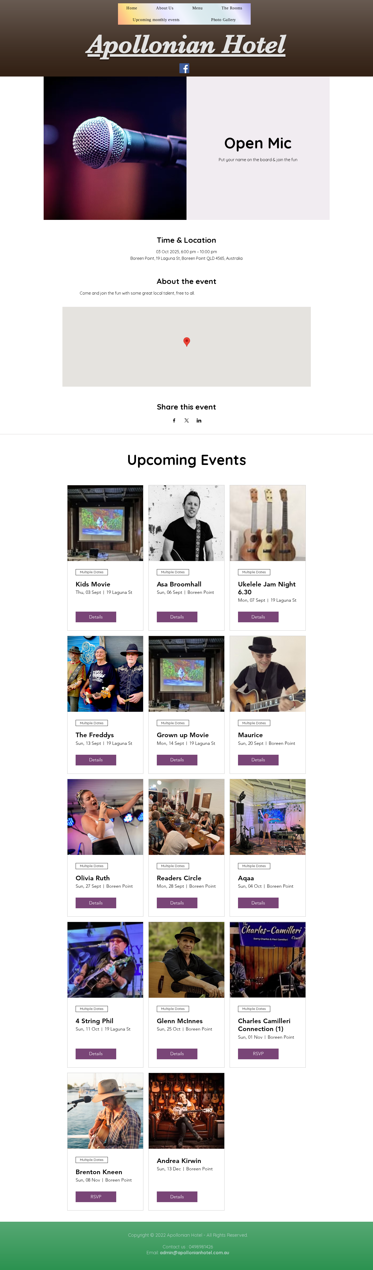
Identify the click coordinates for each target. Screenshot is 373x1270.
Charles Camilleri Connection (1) (264, 1025)
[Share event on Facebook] (174, 420)
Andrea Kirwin (179, 1161)
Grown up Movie (183, 735)
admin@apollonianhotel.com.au (194, 1253)
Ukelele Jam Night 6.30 (267, 588)
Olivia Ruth (93, 878)
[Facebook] (184, 68)
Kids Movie (93, 584)
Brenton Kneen (99, 1172)
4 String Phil (94, 1021)
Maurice (250, 735)
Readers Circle (179, 878)
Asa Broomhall (179, 584)
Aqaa (246, 878)
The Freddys (95, 735)
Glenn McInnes (180, 1021)
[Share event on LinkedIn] (199, 420)
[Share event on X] (186, 420)
